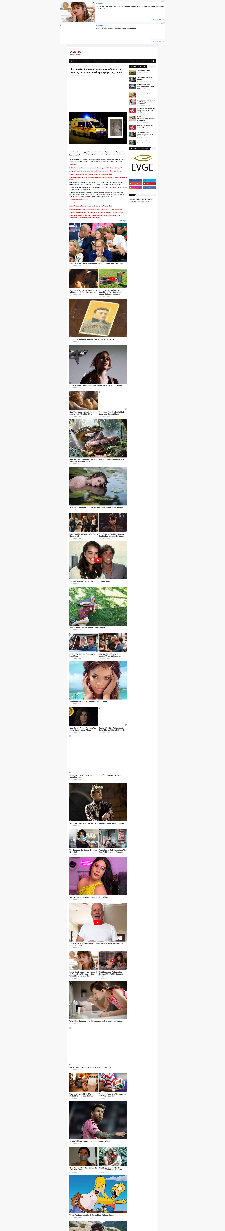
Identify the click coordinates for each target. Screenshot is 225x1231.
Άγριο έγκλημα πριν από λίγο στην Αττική (145, 126)
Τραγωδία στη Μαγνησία (144, 93)
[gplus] (135, 183)
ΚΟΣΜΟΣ (150, 199)
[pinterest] (149, 183)
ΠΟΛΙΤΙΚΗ (141, 201)
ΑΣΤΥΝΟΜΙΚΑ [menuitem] (133, 61)
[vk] (149, 187)
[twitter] (149, 180)
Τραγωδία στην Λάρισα (143, 70)
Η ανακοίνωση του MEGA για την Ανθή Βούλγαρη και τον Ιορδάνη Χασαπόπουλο (146, 101)
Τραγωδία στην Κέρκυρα (144, 140)
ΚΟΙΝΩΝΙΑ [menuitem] (99, 61)
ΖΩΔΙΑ (138, 199)
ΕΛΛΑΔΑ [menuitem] (90, 61)
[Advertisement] (98, 91)
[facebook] (155, 45)
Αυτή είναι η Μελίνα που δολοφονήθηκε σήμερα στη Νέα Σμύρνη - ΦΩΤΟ (145, 86)
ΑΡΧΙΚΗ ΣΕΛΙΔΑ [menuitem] (80, 61)
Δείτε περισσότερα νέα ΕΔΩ (78, 200)
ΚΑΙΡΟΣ (144, 199)
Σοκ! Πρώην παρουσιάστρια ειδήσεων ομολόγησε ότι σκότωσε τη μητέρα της (146, 118)
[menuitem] (71, 61)
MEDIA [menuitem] (108, 61)
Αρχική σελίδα (72, 66)
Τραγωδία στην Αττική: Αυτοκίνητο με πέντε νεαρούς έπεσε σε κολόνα (145, 134)
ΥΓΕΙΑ (147, 201)
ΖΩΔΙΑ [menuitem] (124, 61)
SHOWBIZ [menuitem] (116, 61)
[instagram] (135, 187)
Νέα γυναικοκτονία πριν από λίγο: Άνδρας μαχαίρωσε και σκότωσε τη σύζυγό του (146, 110)
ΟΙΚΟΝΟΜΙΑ (133, 201)
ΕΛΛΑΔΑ (79, 66)
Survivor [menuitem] (143, 61)
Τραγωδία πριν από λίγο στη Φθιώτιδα (144, 78)
